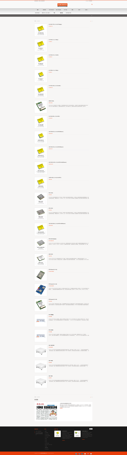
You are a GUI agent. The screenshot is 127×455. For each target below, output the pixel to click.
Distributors (68, 12)
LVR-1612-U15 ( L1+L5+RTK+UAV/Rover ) (58, 162)
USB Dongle (37, 12)
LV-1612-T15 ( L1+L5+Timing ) (55, 24)
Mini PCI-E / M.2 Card (46, 12)
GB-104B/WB (51, 345)
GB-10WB (51, 360)
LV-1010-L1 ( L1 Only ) (53, 70)
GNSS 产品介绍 (58, 9)
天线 (72, 9)
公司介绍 (44, 9)
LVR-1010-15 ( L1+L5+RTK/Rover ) (56, 131)
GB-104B (50, 376)
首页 (37, 9)
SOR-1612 (51, 254)
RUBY (79, 9)
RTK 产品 (65, 9)
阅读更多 (61, 408)
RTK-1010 (51, 192)
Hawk (86, 9)
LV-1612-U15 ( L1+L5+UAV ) (55, 85)
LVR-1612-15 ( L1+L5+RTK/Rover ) (56, 147)
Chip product (51, 9)
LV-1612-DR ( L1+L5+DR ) (54, 116)
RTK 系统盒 (51, 314)
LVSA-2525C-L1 (85, 431)
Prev (90, 400)
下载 (54, 12)
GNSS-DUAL (51, 101)
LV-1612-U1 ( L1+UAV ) (54, 55)
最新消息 (61, 12)
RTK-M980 (51, 330)
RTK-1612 (51, 208)
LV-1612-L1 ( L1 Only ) (53, 39)
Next (92, 400)
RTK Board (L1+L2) (53, 269)
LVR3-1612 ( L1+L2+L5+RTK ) (55, 177)
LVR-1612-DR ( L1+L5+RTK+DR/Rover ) (57, 223)
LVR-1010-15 (64, 431)
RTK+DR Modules (52, 238)
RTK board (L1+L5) (53, 284)
